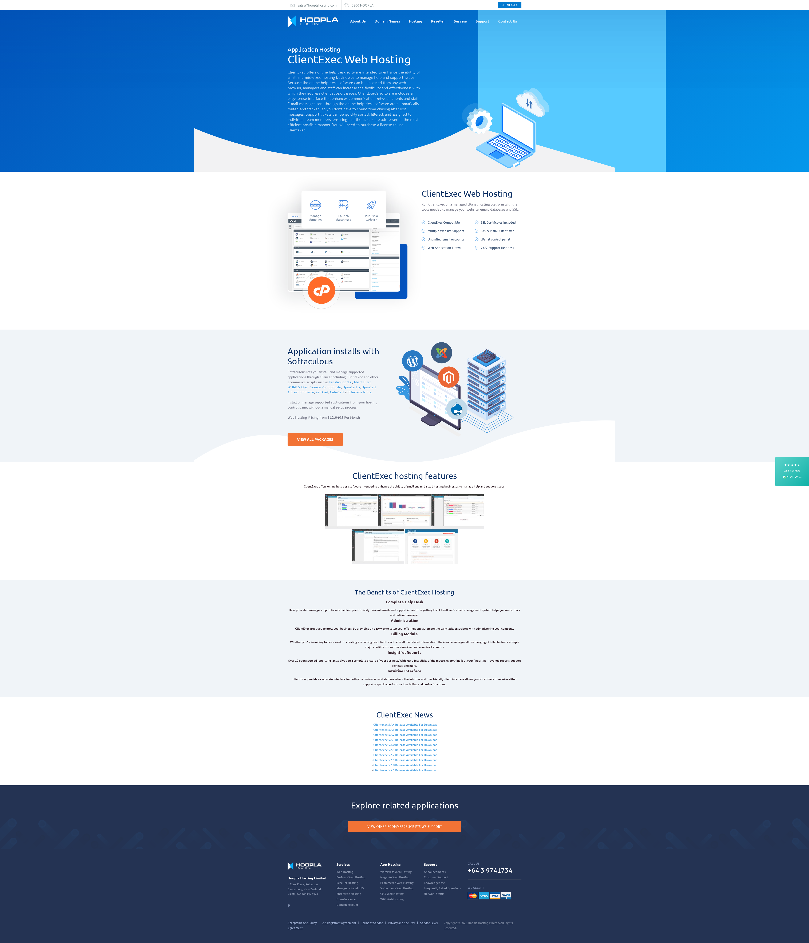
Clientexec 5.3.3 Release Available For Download (405, 750)
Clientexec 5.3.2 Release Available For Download (405, 755)
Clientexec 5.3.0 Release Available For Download (405, 765)
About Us (358, 21)
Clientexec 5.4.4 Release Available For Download (405, 725)
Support (482, 21)
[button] (792, 471)
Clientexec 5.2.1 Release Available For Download (405, 770)
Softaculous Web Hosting (396, 888)
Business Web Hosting (350, 877)
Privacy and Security (401, 923)
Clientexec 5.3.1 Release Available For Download (405, 760)
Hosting (415, 21)
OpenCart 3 (351, 387)
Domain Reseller (347, 905)
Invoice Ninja (361, 392)
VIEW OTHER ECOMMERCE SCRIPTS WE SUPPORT (404, 826)
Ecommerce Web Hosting (397, 883)
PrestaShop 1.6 (340, 382)
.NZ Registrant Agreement (339, 923)
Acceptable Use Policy (302, 923)
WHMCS (294, 387)
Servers (460, 21)
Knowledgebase (434, 883)
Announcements (435, 872)
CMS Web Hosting (392, 894)
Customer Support (436, 877)
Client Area (509, 5)
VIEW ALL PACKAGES (315, 439)
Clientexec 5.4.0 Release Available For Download (405, 745)
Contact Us (507, 21)
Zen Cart (322, 392)
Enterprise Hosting (348, 894)
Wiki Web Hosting (392, 899)
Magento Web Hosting (394, 877)
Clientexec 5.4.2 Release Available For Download (405, 735)
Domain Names (387, 21)
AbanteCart (362, 382)
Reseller (438, 21)
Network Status (434, 894)
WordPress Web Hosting (396, 872)
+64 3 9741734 (490, 870)
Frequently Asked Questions (442, 888)
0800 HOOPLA (363, 5)
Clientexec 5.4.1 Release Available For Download (405, 740)
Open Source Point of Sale (321, 387)
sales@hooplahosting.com (317, 5)
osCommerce (304, 392)
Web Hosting (344, 872)
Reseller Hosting (347, 883)
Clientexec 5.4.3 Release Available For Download (405, 730)
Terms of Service (372, 923)
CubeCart (337, 392)
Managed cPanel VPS (350, 888)
